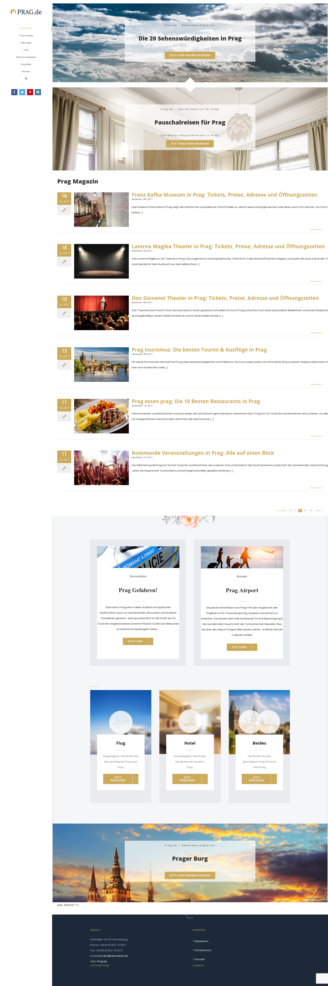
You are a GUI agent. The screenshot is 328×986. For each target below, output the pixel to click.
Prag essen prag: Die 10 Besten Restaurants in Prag (196, 401)
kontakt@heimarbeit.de (113, 956)
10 (311, 510)
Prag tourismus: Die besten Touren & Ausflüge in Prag (199, 349)
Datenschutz (203, 950)
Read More (316, 230)
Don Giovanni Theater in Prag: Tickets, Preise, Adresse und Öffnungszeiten (225, 297)
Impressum (201, 941)
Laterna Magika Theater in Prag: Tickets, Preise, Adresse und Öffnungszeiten (228, 246)
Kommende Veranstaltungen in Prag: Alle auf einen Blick (203, 452)
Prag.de (102, 961)
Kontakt (200, 959)
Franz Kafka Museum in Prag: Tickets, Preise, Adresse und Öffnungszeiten (224, 194)
